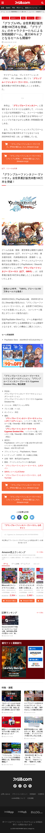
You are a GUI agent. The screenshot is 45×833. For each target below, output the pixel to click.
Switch (8, 8)
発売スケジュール (31, 8)
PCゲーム (20, 8)
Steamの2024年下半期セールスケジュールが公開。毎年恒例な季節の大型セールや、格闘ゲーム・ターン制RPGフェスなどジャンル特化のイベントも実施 (10, 630)
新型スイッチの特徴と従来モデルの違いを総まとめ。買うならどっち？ (11, 731)
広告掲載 (30, 798)
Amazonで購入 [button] (10, 601)
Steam (38, 18)
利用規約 (33, 794)
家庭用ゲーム (40, 12)
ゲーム (5, 564)
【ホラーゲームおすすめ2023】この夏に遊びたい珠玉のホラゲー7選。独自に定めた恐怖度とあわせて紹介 (11, 706)
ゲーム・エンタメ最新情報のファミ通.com (13, 12)
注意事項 (41, 794)
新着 (2, 8)
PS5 (13, 8)
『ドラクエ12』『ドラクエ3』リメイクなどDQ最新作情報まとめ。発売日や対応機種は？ (11, 758)
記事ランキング (9, 612)
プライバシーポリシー (20, 794)
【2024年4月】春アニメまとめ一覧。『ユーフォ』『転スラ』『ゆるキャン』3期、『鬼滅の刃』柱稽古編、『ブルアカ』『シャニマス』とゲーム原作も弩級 (33, 758)
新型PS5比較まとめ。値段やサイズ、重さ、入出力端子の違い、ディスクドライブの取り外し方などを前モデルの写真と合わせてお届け (33, 732)
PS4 (23, 18)
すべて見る (40, 552)
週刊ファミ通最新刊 (11, 642)
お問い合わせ (5, 794)
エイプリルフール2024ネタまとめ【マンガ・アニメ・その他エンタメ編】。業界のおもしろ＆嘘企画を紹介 (33, 706)
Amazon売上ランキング (13, 552)
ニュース (31, 12)
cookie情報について (18, 798)
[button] (35, 653)
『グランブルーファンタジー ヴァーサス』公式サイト (22, 526)
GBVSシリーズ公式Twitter (14, 471)
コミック (36, 564)
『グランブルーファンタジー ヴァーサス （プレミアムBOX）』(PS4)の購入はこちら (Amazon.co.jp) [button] (23, 158)
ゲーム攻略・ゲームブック (21, 564)
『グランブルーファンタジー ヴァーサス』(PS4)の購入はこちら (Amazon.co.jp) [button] (23, 145)
